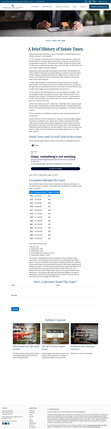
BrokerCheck (82, 412)
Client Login (104, 1)
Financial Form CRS (54, 409)
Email (58, 285)
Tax (30, 418)
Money (31, 420)
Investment (32, 412)
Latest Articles (32, 423)
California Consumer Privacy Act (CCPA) (97, 425)
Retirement (32, 411)
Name (13, 285)
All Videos (31, 425)
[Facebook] (94, 1)
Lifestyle (31, 421)
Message (14, 295)
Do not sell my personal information (91, 426)
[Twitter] (86, 1)
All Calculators (32, 427)
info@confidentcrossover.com (9, 421)
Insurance (31, 416)
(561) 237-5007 (9, 412)
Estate (30, 414)
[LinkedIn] (90, 1)
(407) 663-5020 (41, 1)
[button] (35, 6)
